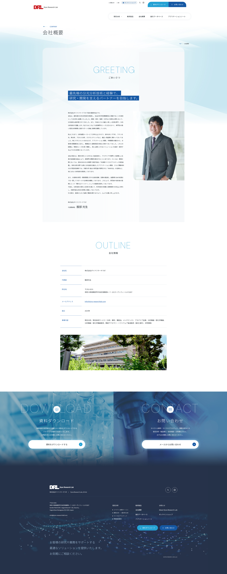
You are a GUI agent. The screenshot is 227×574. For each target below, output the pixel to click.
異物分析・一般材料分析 (121, 513)
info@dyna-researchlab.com (95, 301)
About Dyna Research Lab (168, 510)
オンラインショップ (166, 514)
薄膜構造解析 (118, 519)
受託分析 (117, 16)
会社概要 (142, 16)
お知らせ (111, 2)
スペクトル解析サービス (121, 510)
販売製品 (130, 16)
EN (118, 2)
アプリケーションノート (177, 16)
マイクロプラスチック (120, 516)
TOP (180, 43)
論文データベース (156, 16)
